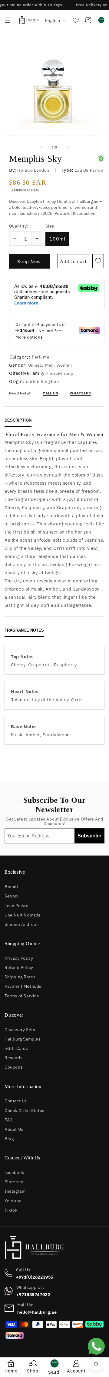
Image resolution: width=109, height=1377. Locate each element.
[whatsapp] (96, 1356)
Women (64, 365)
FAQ (9, 1119)
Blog (9, 1138)
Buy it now (29, 263)
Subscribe (89, 835)
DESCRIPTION (18, 420)
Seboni (12, 895)
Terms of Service (22, 995)
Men (49, 365)
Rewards (13, 1057)
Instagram (15, 1191)
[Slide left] (41, 147)
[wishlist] (74, 20)
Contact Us (16, 1100)
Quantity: (18, 226)
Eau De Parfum (89, 170)
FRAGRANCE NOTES (24, 630)
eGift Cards (16, 1048)
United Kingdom (42, 381)
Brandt (11, 886)
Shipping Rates (20, 976)
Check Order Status (25, 1110)
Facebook (14, 1172)
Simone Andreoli (22, 924)
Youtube (13, 1200)
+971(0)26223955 (34, 1277)
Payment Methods (23, 986)
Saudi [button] (54, 1372)
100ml (57, 238)
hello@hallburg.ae (37, 1312)
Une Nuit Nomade (23, 914)
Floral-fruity (60, 373)
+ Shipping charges (24, 189)
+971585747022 (33, 1294)
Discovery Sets (20, 1029)
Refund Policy (19, 967)
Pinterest (14, 1181)
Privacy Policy (19, 958)
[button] (7, 20)
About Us (14, 1129)
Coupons (14, 1066)
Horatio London (33, 170)
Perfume (40, 356)
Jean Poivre (17, 905)
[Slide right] (67, 147)
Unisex (35, 365)
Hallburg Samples (23, 1038)
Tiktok (11, 1210)
